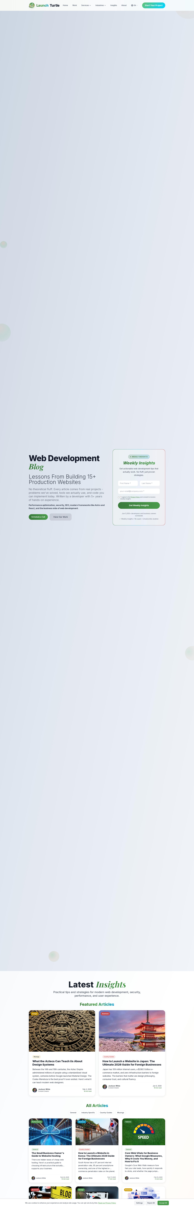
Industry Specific (88, 1113)
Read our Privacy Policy (107, 1203)
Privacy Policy (135, 497)
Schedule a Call (38, 517)
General (73, 1113)
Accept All (163, 1203)
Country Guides (106, 1113)
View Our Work (60, 517)
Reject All (151, 1203)
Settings (139, 1203)
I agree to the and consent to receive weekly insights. (137, 498)
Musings (120, 1113)
